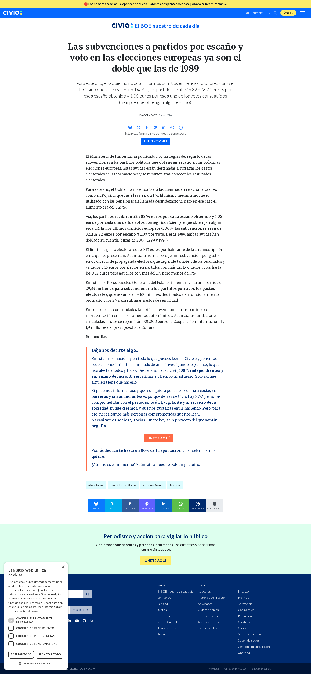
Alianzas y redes (208, 622)
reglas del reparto (184, 156)
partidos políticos (123, 485)
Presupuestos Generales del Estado (138, 282)
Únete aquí (245, 653)
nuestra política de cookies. (25, 611)
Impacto (243, 591)
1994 (162, 240)
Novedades (205, 603)
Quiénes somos (208, 610)
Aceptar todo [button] (21, 654)
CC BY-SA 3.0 (87, 668)
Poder (161, 634)
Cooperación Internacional (197, 321)
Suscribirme (81, 610)
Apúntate (256, 13)
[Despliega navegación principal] (303, 13)
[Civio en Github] (84, 620)
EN (268, 13)
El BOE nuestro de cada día (175, 591)
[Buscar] (275, 13)
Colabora (244, 622)
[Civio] (12, 13)
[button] (35, 663)
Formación (245, 603)
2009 (166, 228)
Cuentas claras (208, 616)
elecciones (96, 485)
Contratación (166, 616)
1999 (151, 240)
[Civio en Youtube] (77, 620)
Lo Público (164, 597)
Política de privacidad (235, 668)
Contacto (244, 628)
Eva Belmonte (148, 115)
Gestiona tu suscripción (254, 646)
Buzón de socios (249, 640)
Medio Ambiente (168, 622)
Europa (175, 485)
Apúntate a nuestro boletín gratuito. (168, 464)
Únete (288, 12)
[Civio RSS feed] (92, 620)
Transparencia (167, 628)
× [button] (63, 567)
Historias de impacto (211, 597)
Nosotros (204, 591)
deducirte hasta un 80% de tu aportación (143, 450)
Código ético (246, 610)
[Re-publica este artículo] (181, 127)
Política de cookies (260, 668)
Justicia (163, 610)
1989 (181, 234)
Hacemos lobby (208, 628)
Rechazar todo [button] (50, 654)
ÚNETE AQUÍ (158, 438)
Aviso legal (214, 668)
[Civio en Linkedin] (69, 620)
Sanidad (163, 603)
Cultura (148, 327)
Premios (243, 597)
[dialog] (36, 616)
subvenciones (155, 141)
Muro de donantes (250, 634)
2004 (140, 240)
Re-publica (245, 616)
